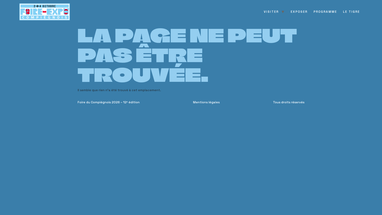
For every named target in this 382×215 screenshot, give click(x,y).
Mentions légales (206, 102)
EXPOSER (299, 12)
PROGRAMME (325, 12)
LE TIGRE (351, 12)
